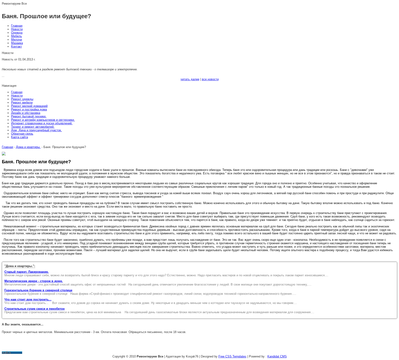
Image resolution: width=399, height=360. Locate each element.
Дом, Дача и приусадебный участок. (36, 130)
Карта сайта (19, 137)
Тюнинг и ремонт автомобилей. (32, 126)
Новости (17, 29)
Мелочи (16, 39)
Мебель (16, 36)
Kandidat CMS (277, 356)
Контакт (16, 46)
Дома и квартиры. (28, 147)
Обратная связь (22, 133)
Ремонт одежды (22, 99)
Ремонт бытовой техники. (28, 116)
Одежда (16, 32)
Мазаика (17, 43)
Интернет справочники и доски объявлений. (42, 123)
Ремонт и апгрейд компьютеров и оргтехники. (43, 120)
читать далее (190, 79)
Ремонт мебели (22, 102)
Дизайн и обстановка (25, 113)
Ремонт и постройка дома (29, 109)
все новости (210, 79)
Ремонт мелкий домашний (29, 106)
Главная (16, 25)
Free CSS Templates (232, 356)
